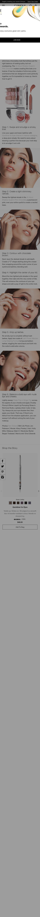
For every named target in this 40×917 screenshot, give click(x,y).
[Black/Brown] (14, 503)
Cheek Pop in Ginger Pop (22, 400)
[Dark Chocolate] (18, 503)
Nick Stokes (12, 426)
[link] (20, 475)
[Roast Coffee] (10, 503)
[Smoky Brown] (22, 503)
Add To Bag (20, 527)
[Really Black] (26, 503)
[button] (36, 6)
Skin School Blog (10, 12)
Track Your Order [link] (33, 1)
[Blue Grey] (29, 503)
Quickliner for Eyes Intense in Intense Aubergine (19, 135)
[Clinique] (20, 6)
